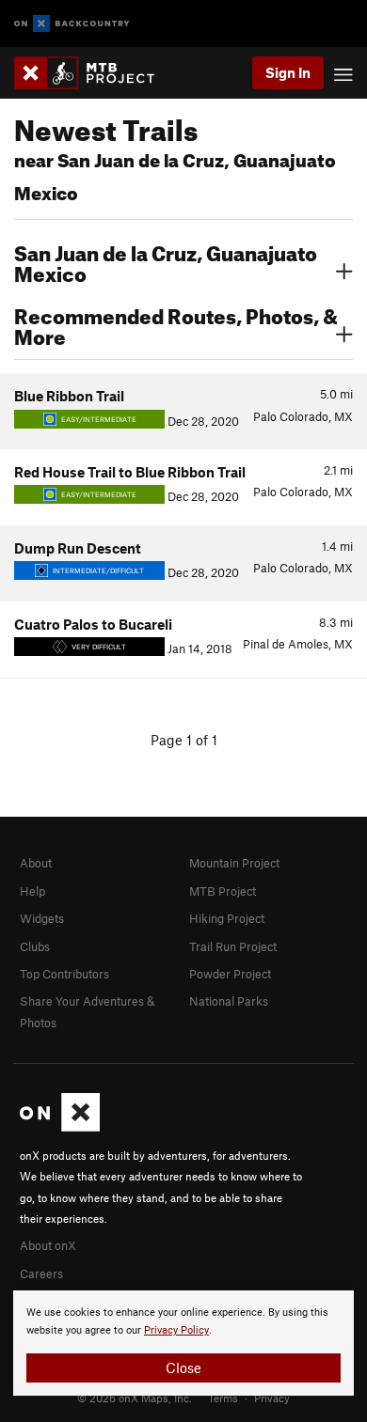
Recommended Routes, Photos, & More (176, 324)
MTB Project (222, 891)
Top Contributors (64, 973)
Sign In (288, 72)
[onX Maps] (60, 1126)
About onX (48, 1245)
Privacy (272, 1397)
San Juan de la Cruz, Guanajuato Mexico (165, 261)
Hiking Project (226, 918)
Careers (41, 1273)
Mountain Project (234, 862)
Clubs (35, 946)
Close (183, 1367)
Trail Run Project (233, 946)
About (36, 862)
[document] (183, 1343)
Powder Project (230, 973)
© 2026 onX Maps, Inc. (134, 1397)
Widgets (42, 918)
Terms (223, 1397)
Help (32, 891)
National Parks (228, 1000)
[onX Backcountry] (72, 24)
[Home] (93, 72)
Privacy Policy (176, 1330)
